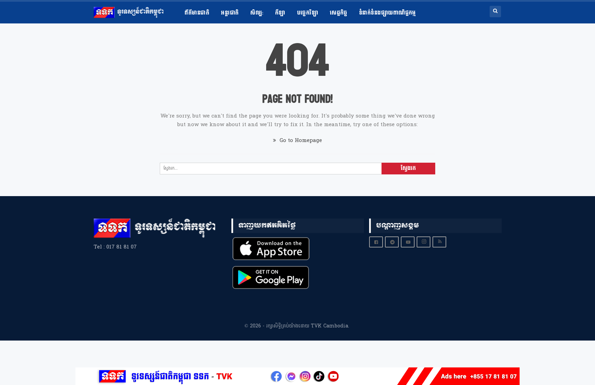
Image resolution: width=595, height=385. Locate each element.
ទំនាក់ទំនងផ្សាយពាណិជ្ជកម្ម (387, 13)
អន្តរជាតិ (230, 13)
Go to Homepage (300, 140)
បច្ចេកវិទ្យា (307, 13)
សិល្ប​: (256, 13)
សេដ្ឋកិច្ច (338, 13)
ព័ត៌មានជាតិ (197, 13)
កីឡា (280, 13)
